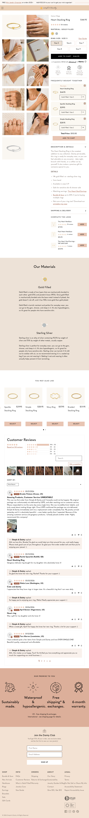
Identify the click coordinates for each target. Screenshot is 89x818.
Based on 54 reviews (15, 447)
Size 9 (78, 49)
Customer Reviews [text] (21, 440)
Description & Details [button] (62, 147)
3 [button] (44, 661)
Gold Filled (52, 34)
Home (53, 16)
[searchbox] (69, 458)
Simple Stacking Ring (67, 119)
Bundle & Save (58, 195)
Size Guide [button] (83, 39)
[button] (55, 25)
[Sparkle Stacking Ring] (85, 103)
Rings (58, 16)
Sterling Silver (56, 34)
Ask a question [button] (75, 464)
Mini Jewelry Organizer (13, 2)
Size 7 (81, 43)
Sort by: (11, 480)
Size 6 (69, 43)
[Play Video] (45, 43)
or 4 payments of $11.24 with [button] (65, 62)
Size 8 (59, 49)
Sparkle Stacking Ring (67, 104)
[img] (19, 491)
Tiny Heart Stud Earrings (77, 191)
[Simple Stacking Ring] (85, 119)
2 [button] (41, 661)
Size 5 (56, 43)
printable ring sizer (60, 204)
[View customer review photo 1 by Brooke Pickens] (12, 525)
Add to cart (68, 56)
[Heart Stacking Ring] (85, 86)
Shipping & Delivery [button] (61, 211)
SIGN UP (44, 762)
